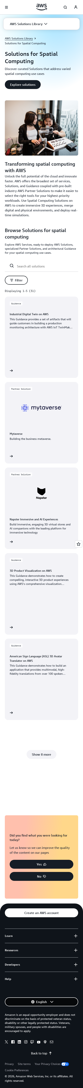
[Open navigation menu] (6, 7)
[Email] (51, 1042)
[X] (6, 1042)
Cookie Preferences (17, 1070)
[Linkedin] (19, 1042)
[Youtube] (38, 1042)
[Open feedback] (78, 544)
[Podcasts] (45, 1042)
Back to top (39, 1053)
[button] (29, 24)
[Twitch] (32, 1042)
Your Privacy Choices (47, 1064)
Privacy (9, 1064)
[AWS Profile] (76, 7)
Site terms (24, 1064)
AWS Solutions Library (19, 38)
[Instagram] (25, 1042)
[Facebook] (13, 1042)
